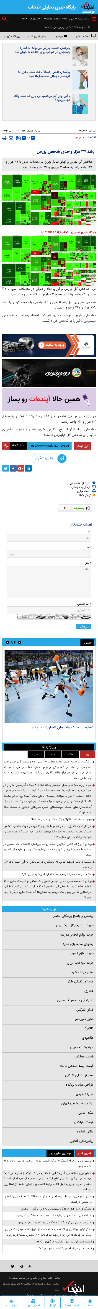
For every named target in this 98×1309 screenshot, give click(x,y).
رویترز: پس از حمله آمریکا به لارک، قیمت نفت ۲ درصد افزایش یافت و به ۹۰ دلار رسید (48, 1163)
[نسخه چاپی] (4, 138)
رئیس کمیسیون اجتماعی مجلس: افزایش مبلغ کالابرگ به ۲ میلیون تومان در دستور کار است (48, 1199)
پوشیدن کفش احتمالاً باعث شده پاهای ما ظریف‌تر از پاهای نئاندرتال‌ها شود (44, 74)
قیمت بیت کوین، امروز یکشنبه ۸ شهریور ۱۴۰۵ (64, 1241)
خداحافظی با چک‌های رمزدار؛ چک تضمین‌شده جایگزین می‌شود (54, 1215)
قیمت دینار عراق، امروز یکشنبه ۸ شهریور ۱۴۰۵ (65, 1248)
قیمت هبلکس (83, 1056)
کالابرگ (88, 1028)
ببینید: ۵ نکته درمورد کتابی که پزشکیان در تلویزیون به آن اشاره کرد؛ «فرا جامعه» (48, 864)
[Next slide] (7, 642)
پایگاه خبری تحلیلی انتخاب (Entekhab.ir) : (68, 232)
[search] (5, 19)
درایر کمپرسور (84, 1019)
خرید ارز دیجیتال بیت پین (74, 925)
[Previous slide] (19, 642)
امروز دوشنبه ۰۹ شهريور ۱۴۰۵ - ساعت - (65, 19)
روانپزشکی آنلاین (81, 1141)
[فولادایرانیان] (49, 345)
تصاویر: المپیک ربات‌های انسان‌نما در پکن (62, 727)
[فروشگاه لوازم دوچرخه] (49, 373)
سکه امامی (85, 1113)
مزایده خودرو (84, 1094)
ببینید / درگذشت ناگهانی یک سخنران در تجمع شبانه (61, 819)
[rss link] (30, 1266)
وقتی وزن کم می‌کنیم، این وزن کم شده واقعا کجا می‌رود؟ (42, 98)
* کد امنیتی (84, 603)
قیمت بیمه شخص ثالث (76, 1066)
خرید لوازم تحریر (81, 953)
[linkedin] (28, 468)
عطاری (88, 991)
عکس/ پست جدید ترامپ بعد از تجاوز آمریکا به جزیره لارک (56, 874)
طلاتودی (87, 1038)
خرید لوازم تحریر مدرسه (76, 934)
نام (89, 531)
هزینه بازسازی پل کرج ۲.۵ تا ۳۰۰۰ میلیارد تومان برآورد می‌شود (54, 1222)
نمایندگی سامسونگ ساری (75, 1000)
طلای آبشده (85, 1131)
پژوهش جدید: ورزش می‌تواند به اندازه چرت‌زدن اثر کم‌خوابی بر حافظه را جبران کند (42, 50)
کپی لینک (83, 445)
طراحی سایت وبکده (79, 1084)
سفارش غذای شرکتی (79, 1075)
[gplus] (20, 468)
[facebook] (13, 468)
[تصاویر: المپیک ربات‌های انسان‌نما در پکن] (49, 686)
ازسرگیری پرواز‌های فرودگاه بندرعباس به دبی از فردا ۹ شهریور (56, 1208)
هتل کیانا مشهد (82, 972)
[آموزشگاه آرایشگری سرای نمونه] (49, 399)
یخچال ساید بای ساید (77, 944)
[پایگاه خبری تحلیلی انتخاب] (87, 7)
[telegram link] (21, 1266)
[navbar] (94, 18)
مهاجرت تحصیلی (81, 1047)
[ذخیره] (18, 138)
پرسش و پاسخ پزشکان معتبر (73, 916)
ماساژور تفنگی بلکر (80, 981)
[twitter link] (12, 1266)
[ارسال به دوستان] (11, 138)
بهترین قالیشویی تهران (77, 1103)
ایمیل (88, 547)
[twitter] (5, 468)
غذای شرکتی (84, 1009)
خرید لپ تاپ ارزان (80, 963)
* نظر (88, 563)
